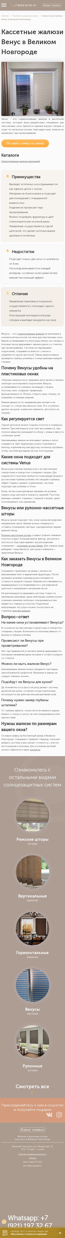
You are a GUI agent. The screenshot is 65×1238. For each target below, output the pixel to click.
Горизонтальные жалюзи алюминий (20, 161)
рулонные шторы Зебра (30, 545)
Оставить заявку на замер (25, 143)
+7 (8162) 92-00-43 (25, 5)
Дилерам (32, 1158)
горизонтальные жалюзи (30, 333)
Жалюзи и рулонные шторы (25, 16)
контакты (35, 749)
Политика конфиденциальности (32, 1154)
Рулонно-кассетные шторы (16, 535)
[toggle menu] (3, 5)
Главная (5, 16)
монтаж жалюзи (21, 610)
